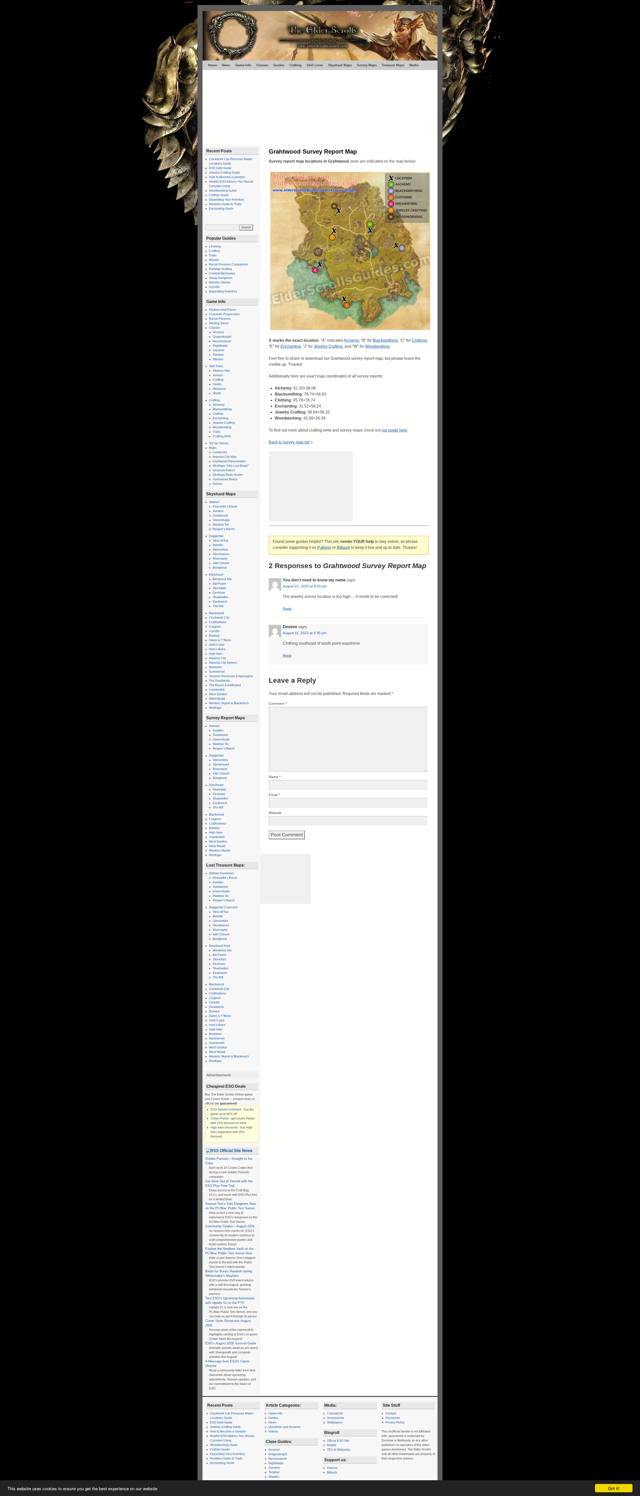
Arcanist (218, 332)
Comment (277, 703)
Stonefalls (219, 588)
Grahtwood (220, 515)
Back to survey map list (289, 442)
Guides (278, 65)
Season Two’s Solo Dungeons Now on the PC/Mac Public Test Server (230, 1206)
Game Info (243, 65)
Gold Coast (216, 644)
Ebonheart (216, 574)
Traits (212, 255)
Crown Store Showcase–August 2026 (228, 1323)
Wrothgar (215, 707)
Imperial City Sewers (223, 662)
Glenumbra (220, 549)
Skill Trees (216, 366)
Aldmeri (214, 502)
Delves (217, 484)
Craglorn (215, 626)
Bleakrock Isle (222, 579)
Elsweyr (214, 635)
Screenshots (335, 1418)
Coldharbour (217, 622)
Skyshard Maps (340, 65)
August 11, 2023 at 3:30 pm (304, 633)
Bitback (343, 547)
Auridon (218, 511)
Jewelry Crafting (328, 346)
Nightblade (220, 345)
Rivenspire (220, 558)
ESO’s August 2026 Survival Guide (230, 1343)
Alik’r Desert (221, 563)
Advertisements (218, 1075)
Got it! (614, 1488)
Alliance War (221, 370)
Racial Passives (220, 318)
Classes (262, 65)
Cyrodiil (214, 287)
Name (274, 777)
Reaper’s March (223, 529)
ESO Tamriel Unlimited (225, 1109)
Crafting (295, 65)
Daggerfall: (216, 755)
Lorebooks (220, 452)
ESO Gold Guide (220, 168)
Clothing (419, 340)
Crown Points (219, 1118)
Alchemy (351, 340)
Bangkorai (220, 567)
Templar (218, 354)
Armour (218, 375)
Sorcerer (218, 350)
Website (275, 813)
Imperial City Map (224, 457)
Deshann (219, 964)
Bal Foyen (219, 583)
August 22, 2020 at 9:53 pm (305, 586)
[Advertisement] (320, 108)
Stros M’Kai (220, 540)
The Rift (218, 606)
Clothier (218, 414)
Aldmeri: (214, 726)
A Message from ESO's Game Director (227, 1363)
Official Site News (236, 1151)
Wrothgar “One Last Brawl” (231, 466)
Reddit (331, 1445)
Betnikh (218, 545)
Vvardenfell (216, 689)
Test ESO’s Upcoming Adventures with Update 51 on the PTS (230, 1300)
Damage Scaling (220, 269)
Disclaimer (393, 1418)
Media (413, 65)
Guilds (217, 384)
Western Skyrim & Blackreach (229, 703)
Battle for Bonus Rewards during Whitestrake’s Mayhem (228, 1273)
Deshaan (219, 592)
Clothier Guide (219, 195)
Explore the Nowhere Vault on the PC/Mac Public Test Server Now (229, 1251)
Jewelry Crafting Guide (224, 172)
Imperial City (217, 658)
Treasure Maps (393, 65)
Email (274, 795)
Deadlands (216, 1007)
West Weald (217, 698)
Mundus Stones (219, 282)
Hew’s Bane (217, 649)
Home (212, 65)
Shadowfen (220, 597)
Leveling (215, 246)
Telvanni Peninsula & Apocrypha (231, 676)
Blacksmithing (385, 340)
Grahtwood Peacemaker (229, 461)
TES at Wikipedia (338, 1449)
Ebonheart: (216, 785)
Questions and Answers (284, 1427)
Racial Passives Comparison (228, 264)
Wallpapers (334, 1422)
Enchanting (290, 346)
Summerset (216, 671)
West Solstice (218, 694)
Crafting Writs (222, 436)
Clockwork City (219, 617)
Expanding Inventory (223, 291)
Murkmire (215, 667)
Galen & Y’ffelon (220, 640)
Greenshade (221, 520)
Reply (287, 609)
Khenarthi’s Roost (225, 506)
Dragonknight (222, 336)
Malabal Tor (221, 524)
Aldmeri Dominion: (221, 873)
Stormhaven (221, 554)
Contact (391, 1413)
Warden (218, 359)
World (217, 393)
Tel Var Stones (218, 443)
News (226, 65)
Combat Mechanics (222, 273)
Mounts (214, 260)
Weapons (219, 389)
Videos (273, 1431)
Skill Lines (314, 65)
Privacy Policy (395, 1422)
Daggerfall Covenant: (223, 907)
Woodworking (377, 346)
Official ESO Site (338, 1440)
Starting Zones (219, 323)
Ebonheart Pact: (220, 946)
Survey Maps (367, 65)
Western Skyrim (219, 850)
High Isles (215, 653)
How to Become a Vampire (227, 177)
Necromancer (222, 341)
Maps (212, 448)
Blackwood (216, 613)
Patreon (324, 547)
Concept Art (335, 1413)
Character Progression (224, 314)
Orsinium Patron (224, 470)
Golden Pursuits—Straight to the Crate (228, 1161)
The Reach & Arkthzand (225, 685)
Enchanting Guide (221, 208)
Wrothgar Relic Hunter (228, 475)
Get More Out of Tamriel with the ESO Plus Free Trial (228, 1183)
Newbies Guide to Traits (225, 204)
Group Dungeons (220, 278)
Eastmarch (220, 601)
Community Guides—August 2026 (229, 1226)
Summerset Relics (225, 479)
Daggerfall (216, 536)
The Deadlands (219, 680)
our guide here (394, 430)
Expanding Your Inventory (226, 199)
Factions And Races (222, 309)
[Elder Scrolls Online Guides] (320, 36)
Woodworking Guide (223, 190)
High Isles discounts (224, 1127)
